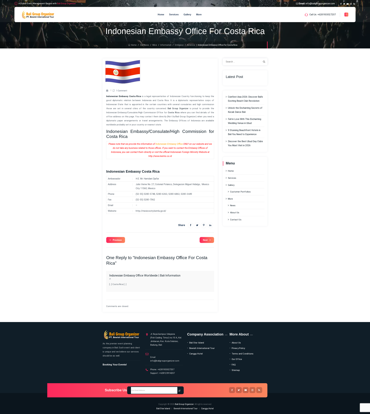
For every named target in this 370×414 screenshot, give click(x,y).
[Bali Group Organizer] (38, 14)
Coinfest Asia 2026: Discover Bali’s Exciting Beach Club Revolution (245, 98)
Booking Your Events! (115, 364)
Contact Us (235, 219)
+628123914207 (167, 373)
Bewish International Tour (202, 348)
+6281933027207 (165, 369)
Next (205, 240)
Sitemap (236, 370)
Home (161, 14)
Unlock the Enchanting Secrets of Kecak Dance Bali (245, 110)
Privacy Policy (238, 348)
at (110, 279)
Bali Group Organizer (66, 3)
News (233, 205)
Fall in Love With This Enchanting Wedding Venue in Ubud (244, 121)
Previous (117, 240)
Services (174, 14)
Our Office (237, 359)
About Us (234, 212)
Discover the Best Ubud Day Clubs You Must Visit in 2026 (245, 143)
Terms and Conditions (243, 353)
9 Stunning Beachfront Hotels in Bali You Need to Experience (244, 132)
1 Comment (121, 91)
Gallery (187, 14)
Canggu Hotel (196, 353)
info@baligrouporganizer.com (320, 3)
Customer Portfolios (240, 191)
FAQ (234, 364)
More (199, 14)
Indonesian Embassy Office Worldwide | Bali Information (144, 275)
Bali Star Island (196, 342)
